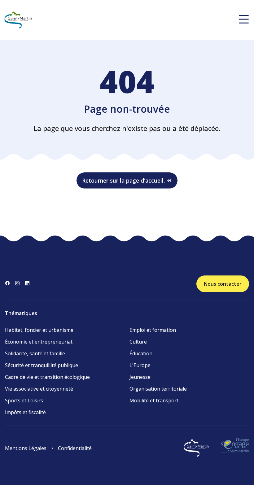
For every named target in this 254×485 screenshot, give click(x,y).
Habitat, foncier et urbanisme (39, 330)
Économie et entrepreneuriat (38, 341)
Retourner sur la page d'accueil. (123, 180)
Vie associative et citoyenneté (39, 388)
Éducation (140, 353)
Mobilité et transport (153, 400)
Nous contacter (223, 283)
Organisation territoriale (158, 388)
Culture (138, 341)
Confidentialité (75, 448)
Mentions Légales (25, 448)
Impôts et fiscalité (25, 412)
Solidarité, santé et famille (35, 353)
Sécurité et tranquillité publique (41, 365)
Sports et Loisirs (24, 400)
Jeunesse (140, 377)
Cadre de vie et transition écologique (47, 377)
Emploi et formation (152, 330)
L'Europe (140, 365)
